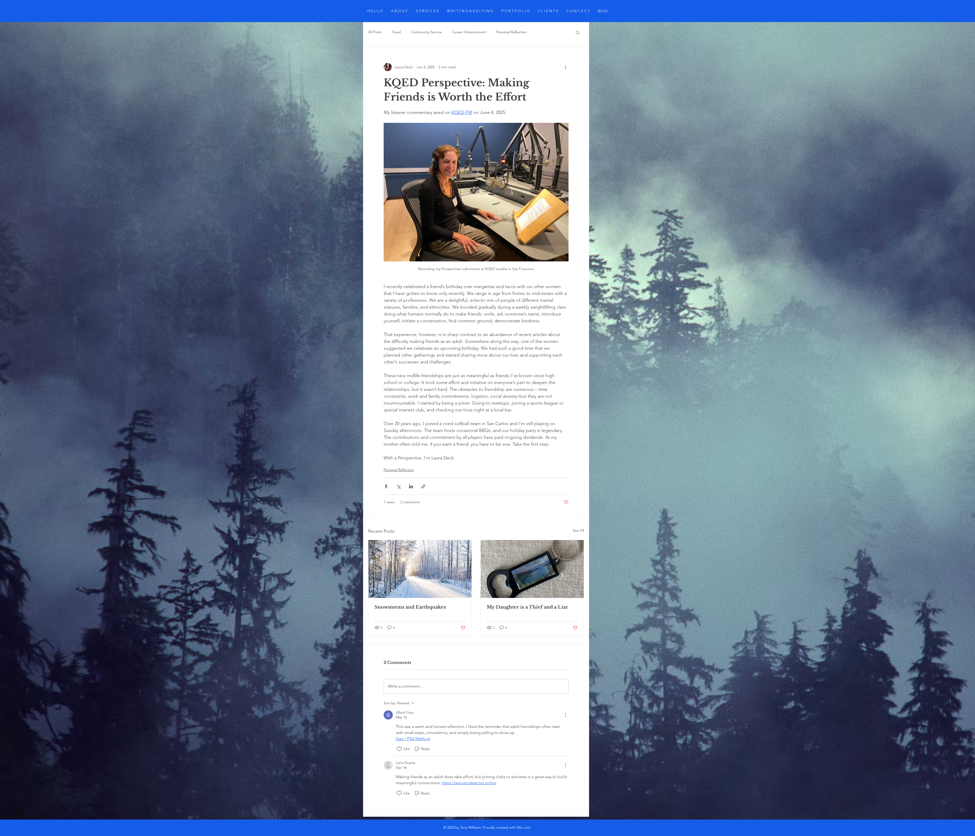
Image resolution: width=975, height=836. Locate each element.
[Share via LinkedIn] (411, 486)
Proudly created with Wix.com (506, 827)
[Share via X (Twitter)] (398, 486)
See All (578, 530)
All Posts (375, 32)
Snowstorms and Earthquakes (410, 607)
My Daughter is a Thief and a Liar (527, 607)
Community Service (426, 32)
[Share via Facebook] (386, 486)
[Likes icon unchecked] (399, 749)
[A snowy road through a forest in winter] (420, 569)
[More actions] (565, 67)
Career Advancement (469, 32)
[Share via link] (423, 486)
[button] (577, 32)
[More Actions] (565, 715)
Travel (396, 32)
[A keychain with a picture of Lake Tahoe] (532, 569)
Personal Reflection (511, 32)
